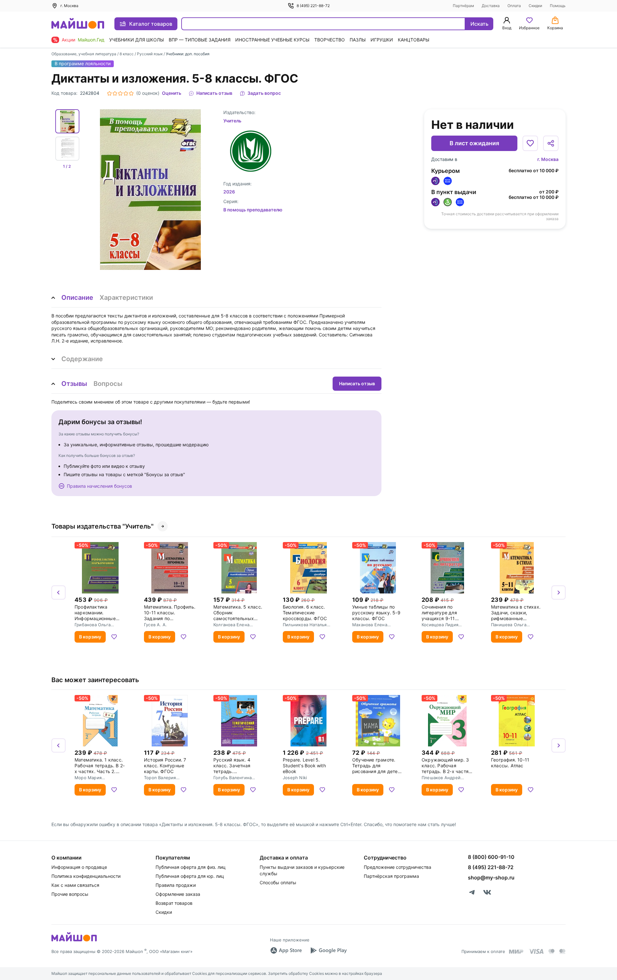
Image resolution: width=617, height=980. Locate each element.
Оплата (514, 5)
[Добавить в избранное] (530, 143)
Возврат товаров (174, 903)
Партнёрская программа (391, 876)
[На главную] (77, 24)
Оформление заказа (178, 894)
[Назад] (58, 592)
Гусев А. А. (155, 624)
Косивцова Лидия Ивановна (440, 624)
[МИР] (516, 951)
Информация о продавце (79, 867)
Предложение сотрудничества (397, 867)
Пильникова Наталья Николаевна (305, 624)
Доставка (491, 5)
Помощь (558, 5)
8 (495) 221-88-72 (313, 5)
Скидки (535, 5)
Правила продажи (176, 885)
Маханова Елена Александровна (369, 624)
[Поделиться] (551, 143)
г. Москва (548, 159)
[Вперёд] (558, 592)
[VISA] (536, 951)
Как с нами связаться (75, 885)
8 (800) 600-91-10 (491, 857)
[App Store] (286, 950)
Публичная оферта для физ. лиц (191, 867)
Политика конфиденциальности (86, 876)
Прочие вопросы (69, 894)
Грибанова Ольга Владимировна (93, 624)
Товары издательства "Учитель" (102, 526)
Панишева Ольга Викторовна (508, 624)
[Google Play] (328, 950)
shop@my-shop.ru (491, 877)
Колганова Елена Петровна (231, 624)
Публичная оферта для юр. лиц (190, 876)
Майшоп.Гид (91, 39)
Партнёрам (463, 5)
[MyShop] (74, 940)
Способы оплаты (278, 882)
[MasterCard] (551, 951)
